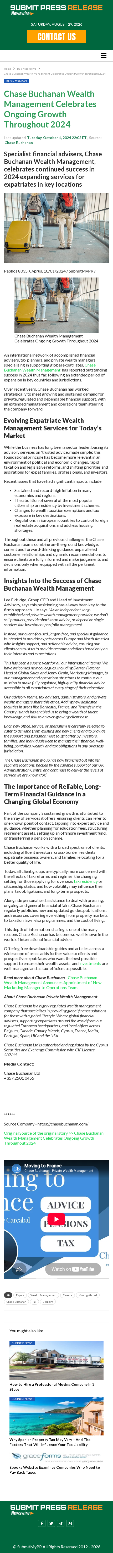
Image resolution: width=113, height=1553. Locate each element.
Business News (27, 68)
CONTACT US (57, 36)
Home (7, 68)
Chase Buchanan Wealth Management (50, 367)
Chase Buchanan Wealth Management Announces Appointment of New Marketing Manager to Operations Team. (52, 982)
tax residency (86, 881)
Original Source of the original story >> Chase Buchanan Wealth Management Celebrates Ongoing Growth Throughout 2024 (54, 1137)
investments (90, 963)
